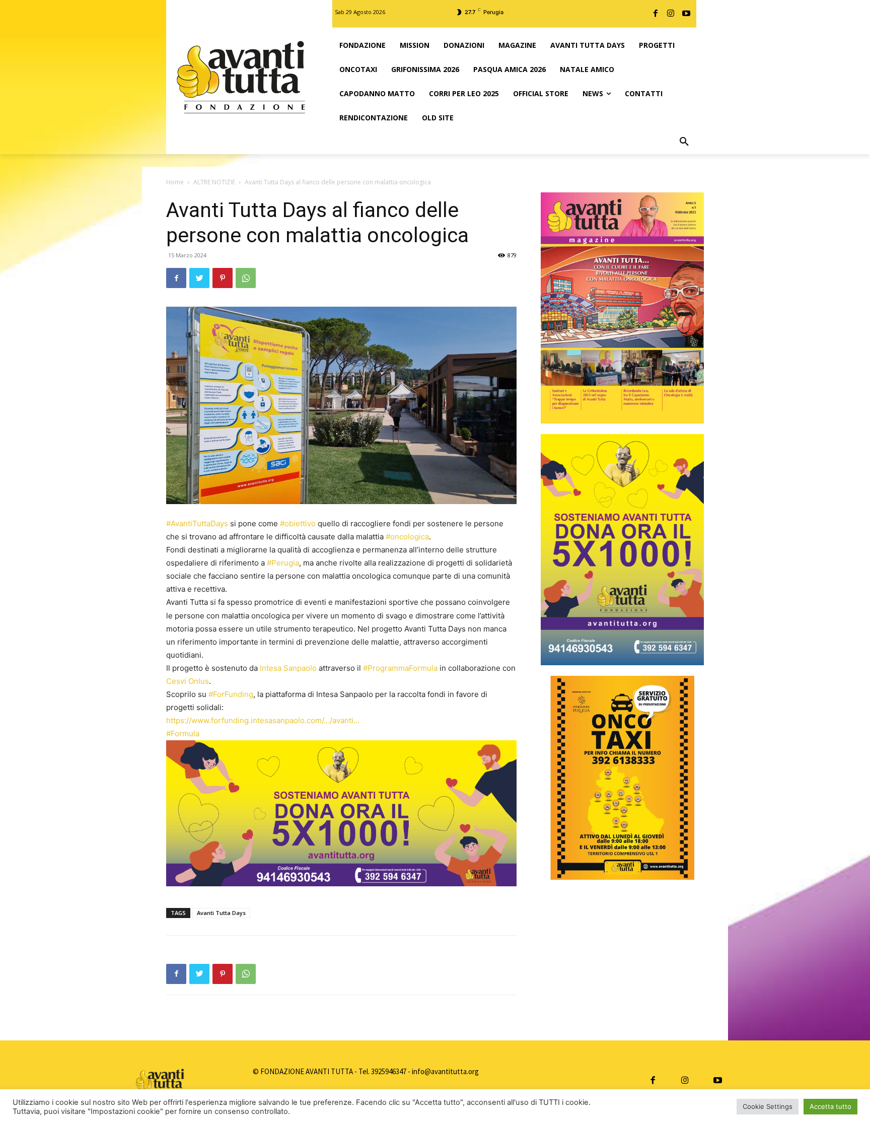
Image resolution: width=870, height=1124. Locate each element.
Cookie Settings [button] (767, 1106)
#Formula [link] (182, 733)
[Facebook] (655, 13)
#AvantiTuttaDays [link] (197, 523)
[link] (288, 668)
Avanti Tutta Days (221, 913)
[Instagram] (670, 13)
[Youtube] (686, 13)
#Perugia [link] (283, 563)
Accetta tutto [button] (830, 1106)
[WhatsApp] (246, 278)
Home (175, 182)
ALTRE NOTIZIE (214, 182)
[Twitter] (199, 278)
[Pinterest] (222, 278)
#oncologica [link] (407, 536)
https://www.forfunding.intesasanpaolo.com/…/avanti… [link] (262, 720)
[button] (684, 142)
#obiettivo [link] (298, 523)
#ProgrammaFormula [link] (400, 668)
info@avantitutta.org (445, 1071)
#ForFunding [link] (230, 694)
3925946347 (388, 1071)
